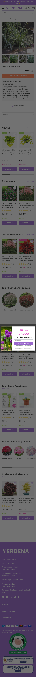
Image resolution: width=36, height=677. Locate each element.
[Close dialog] (34, 327)
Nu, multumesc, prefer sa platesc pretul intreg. (23, 345)
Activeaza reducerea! (23, 343)
